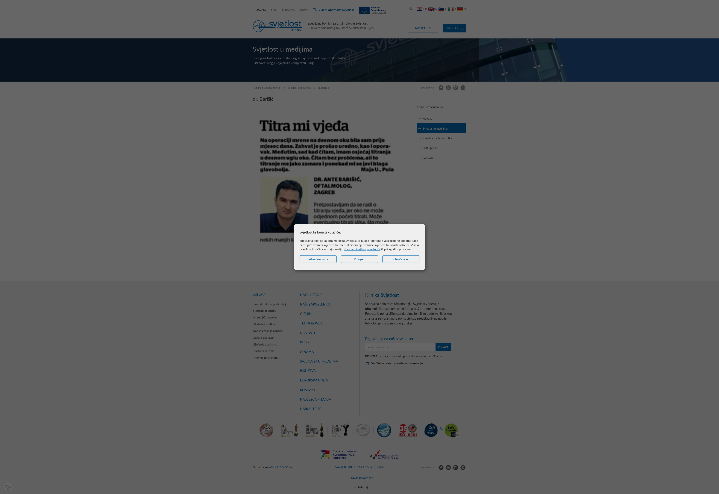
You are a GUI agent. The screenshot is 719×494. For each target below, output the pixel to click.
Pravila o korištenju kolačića (362, 249)
